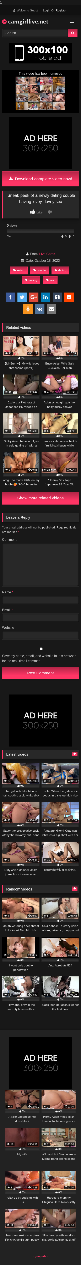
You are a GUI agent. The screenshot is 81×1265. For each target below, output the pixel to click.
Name (7, 592)
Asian (20, 270)
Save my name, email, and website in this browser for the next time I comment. (39, 658)
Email (7, 610)
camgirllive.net (27, 21)
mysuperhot (40, 1256)
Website (8, 627)
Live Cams (47, 254)
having (32, 280)
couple (41, 270)
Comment (9, 539)
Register (61, 10)
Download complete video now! (43, 179)
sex (52, 280)
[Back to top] (68, 1253)
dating (62, 270)
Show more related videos (40, 498)
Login (46, 10)
